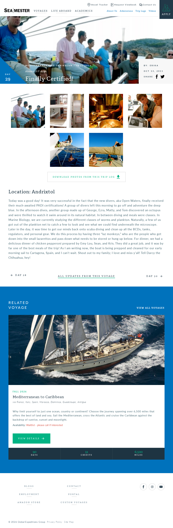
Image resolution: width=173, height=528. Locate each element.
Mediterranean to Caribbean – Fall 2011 (58, 65)
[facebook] (143, 486)
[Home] (17, 11)
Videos (152, 11)
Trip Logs (140, 11)
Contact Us (149, 4)
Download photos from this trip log (84, 177)
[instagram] (152, 486)
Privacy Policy (54, 522)
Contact (74, 486)
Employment (29, 494)
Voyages (41, 10)
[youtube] (161, 486)
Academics (84, 10)
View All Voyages (151, 307)
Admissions (126, 11)
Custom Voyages (74, 502)
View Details (29, 438)
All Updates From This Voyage (86, 276)
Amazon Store (29, 502)
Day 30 (152, 276)
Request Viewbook (125, 4)
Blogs (29, 486)
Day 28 (21, 275)
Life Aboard (61, 10)
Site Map (68, 522)
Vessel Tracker (99, 4)
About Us (112, 11)
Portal (74, 494)
